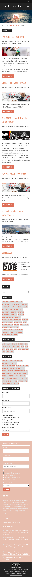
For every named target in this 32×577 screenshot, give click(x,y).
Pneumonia (25, 319)
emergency (25, 366)
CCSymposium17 (6, 363)
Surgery (16, 327)
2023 (27, 349)
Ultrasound (19, 332)
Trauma (12, 332)
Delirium (20, 307)
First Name (5, 392)
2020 (15, 349)
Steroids (4, 327)
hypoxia (4, 371)
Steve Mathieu (20, 126)
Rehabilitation (18, 322)
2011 (10, 346)
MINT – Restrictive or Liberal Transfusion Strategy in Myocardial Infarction (16, 532)
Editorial (4, 43)
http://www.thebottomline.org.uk (13, 569)
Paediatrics (17, 317)
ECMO (11, 309)
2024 (3, 351)
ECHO (7, 309)
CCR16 (11, 361)
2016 (26, 346)
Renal (24, 322)
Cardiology (24, 304)
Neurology (21, 314)
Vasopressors (6, 335)
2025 (7, 351)
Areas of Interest (7, 415)
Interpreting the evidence (20, 373)
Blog (28, 126)
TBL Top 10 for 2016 (7, 383)
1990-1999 (14, 344)
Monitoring (14, 314)
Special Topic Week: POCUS (14, 82)
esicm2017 (11, 368)
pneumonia (22, 376)
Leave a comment (17, 43)
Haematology (5, 312)
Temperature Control (8, 330)
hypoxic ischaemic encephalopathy (16, 371)
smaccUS (14, 381)
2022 (23, 349)
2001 (26, 344)
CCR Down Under (18, 361)
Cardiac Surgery (16, 304)
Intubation (21, 312)
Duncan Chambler (21, 41)
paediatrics (12, 376)
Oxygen (11, 317)
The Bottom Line (12, 6)
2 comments (12, 259)
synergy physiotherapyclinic (13, 545)
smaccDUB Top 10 (6, 381)
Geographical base (8, 427)
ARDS (21, 302)
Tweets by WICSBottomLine (11, 522)
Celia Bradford (17, 257)
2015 (22, 346)
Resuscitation (6, 325)
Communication (6, 307)
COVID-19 (14, 307)
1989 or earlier (6, 344)
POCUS (3, 378)
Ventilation (14, 335)
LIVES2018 (4, 376)
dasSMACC (18, 366)
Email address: (6, 408)
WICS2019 (16, 383)
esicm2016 (5, 368)
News (8, 43)
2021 (19, 349)
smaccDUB (24, 378)
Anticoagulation (14, 302)
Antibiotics (5, 302)
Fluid (21, 309)
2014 (18, 346)
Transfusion (5, 332)
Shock (26, 325)
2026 (11, 351)
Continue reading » (8, 76)
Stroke (10, 327)
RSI (12, 325)
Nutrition (5, 317)
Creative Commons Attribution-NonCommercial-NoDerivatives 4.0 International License (16, 573)
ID (26, 371)
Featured (16, 309)
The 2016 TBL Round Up (13, 36)
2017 (3, 349)
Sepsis (21, 325)
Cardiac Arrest (6, 304)
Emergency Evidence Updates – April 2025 (16, 554)
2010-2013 (5, 346)
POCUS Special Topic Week (14, 173)
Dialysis (25, 307)
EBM (3, 309)
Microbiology (5, 314)
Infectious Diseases (7, 373)
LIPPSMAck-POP (8, 559)
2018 (7, 349)
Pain (17, 376)
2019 (11, 349)
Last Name (5, 400)
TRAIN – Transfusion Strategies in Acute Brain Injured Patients (16, 547)
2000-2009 (21, 344)
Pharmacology (17, 319)
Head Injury (13, 312)
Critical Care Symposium (8, 366)
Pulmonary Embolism (7, 322)
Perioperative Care (7, 319)
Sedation (16, 325)
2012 (14, 346)
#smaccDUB (7, 252)
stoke (25, 381)
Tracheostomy (19, 330)
